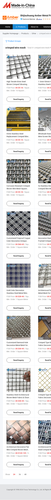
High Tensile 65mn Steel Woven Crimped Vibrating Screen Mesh (17, 84)
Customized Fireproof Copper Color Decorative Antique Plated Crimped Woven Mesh (18, 241)
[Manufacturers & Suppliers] (19, 5)
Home (7, 26)
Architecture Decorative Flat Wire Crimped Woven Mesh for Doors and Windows (18, 450)
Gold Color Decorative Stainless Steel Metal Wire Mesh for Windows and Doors (18, 293)
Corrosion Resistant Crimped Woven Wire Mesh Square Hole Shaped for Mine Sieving (18, 189)
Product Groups (14, 41)
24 (14, 474)
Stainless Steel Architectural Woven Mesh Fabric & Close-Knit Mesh (18, 397)
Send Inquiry (18, 99)
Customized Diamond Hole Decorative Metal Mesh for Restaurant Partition (17, 345)
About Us (34, 26)
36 (20, 474)
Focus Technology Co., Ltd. (33, 489)
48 (25, 474)
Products (22, 26)
